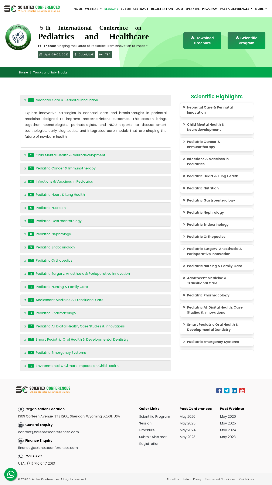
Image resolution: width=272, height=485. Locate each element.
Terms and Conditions (220, 479)
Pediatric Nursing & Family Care (214, 266)
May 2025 (188, 423)
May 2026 (188, 416)
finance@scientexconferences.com (48, 447)
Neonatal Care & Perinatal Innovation (210, 110)
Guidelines (246, 479)
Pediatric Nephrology (205, 212)
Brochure (147, 430)
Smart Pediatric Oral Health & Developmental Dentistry (212, 327)
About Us (173, 479)
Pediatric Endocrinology (208, 224)
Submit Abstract (135, 9)
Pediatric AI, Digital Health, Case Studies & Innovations (215, 310)
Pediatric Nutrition (203, 188)
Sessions (111, 9)
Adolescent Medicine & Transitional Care (207, 281)
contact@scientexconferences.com (48, 432)
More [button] (259, 9)
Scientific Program (248, 40)
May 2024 (188, 430)
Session (145, 423)
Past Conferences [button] (235, 9)
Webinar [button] (92, 9)
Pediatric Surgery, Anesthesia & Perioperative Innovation (214, 251)
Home (78, 9)
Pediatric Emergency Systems (213, 341)
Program (209, 9)
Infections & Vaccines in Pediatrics (208, 161)
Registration (162, 9)
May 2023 (187, 436)
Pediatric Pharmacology (208, 295)
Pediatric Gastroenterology (211, 200)
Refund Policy (192, 479)
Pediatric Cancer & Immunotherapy (203, 144)
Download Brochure (204, 40)
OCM (179, 9)
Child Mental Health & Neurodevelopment (205, 127)
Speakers (193, 9)
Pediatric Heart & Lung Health (212, 176)
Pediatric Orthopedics (206, 236)
